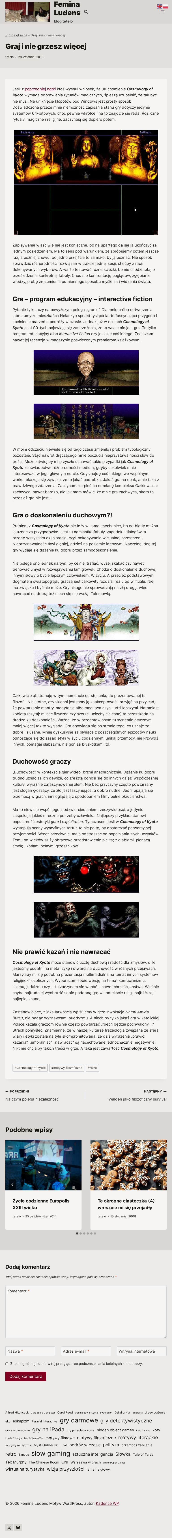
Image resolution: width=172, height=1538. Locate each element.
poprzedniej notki (40, 89)
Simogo (24, 1454)
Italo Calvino (143, 1430)
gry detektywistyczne (126, 1421)
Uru (64, 1461)
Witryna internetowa (137, 1351)
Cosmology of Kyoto (30, 1068)
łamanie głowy (98, 1469)
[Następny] (159, 1184)
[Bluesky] (18, 1527)
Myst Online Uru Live (50, 1445)
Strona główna (16, 35)
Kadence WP (107, 1503)
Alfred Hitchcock (17, 1412)
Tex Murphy (15, 1462)
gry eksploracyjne (17, 1430)
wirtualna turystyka (25, 1469)
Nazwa (15, 1351)
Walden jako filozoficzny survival (138, 1095)
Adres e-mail (76, 1351)
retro (92, 1068)
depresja (138, 1412)
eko (8, 1421)
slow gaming (50, 1453)
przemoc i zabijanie (137, 1445)
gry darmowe (79, 1420)
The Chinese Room (44, 1462)
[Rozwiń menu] (162, 11)
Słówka (123, 1454)
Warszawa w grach (86, 1462)
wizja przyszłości (65, 1469)
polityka (111, 1444)
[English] (160, 6)
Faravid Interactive (45, 1421)
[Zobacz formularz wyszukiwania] (86, 12)
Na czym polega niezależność (32, 1095)
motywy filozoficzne (66, 1068)
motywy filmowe (60, 1438)
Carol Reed (65, 1412)
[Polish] (166, 6)
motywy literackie (138, 1437)
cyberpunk (106, 1412)
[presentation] (43, 1165)
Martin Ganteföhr (33, 1438)
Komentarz (18, 1291)
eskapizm (21, 1421)
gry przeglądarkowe (81, 1430)
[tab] (77, 1233)
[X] (9, 1527)
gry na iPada (48, 1429)
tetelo (9, 57)
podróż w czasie (85, 1444)
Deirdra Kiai (122, 1412)
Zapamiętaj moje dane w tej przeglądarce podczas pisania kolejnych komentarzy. (76, 1364)
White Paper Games (114, 1462)
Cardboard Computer (43, 1412)
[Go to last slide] (12, 1184)
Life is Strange (13, 1438)
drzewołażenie (155, 1412)
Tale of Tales (143, 1454)
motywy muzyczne (18, 1445)
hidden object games (115, 1430)
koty (156, 1430)
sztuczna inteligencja (93, 1454)
